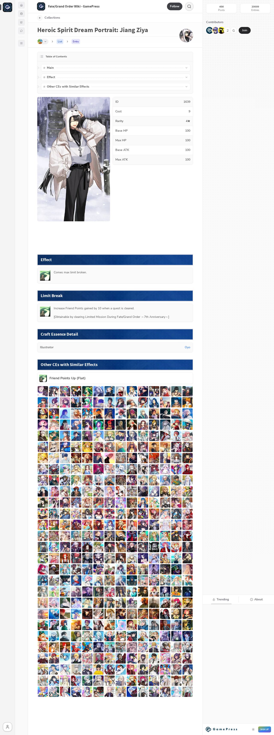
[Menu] (21, 43)
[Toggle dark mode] (253, 729)
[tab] (220, 600)
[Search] (189, 6)
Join (244, 30)
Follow (174, 6)
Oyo (187, 347)
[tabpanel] (238, 669)
